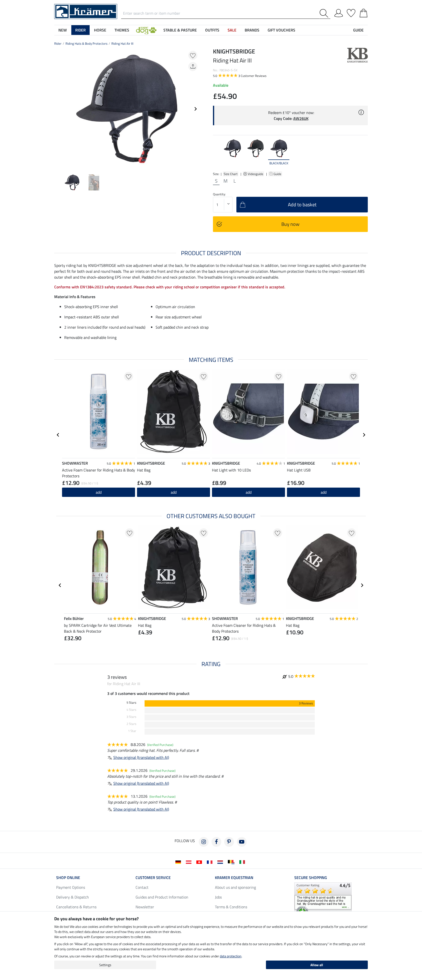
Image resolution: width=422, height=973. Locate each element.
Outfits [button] (212, 30)
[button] (146, 30)
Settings (105, 964)
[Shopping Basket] (363, 12)
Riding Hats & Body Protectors (86, 43)
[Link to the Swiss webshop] (200, 862)
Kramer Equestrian (234, 877)
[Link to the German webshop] (179, 862)
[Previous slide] (58, 109)
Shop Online (68, 877)
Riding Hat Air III (122, 43)
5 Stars (131, 702)
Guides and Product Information (162, 897)
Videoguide (256, 173)
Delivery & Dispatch (72, 897)
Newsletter (145, 907)
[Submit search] (324, 13)
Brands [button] (252, 30)
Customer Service (153, 877)
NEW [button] (62, 30)
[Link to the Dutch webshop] (221, 862)
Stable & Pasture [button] (180, 30)
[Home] (85, 11)
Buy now (290, 224)
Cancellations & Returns (76, 907)
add (99, 492)
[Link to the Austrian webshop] (189, 862)
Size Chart (230, 173)
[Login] (338, 12)
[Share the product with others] (192, 66)
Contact (142, 887)
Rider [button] (80, 30)
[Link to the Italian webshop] (243, 862)
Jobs (218, 897)
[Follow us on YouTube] (242, 842)
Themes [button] (122, 30)
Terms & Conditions (231, 907)
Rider (58, 43)
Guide (278, 173)
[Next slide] (195, 109)
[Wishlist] (351, 12)
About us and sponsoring (235, 887)
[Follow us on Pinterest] (229, 842)
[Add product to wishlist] (192, 55)
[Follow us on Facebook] (216, 842)
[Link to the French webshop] (210, 862)
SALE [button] (232, 30)
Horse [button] (100, 30)
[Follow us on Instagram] (204, 842)
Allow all (316, 964)
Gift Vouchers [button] (281, 30)
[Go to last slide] (58, 435)
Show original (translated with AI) (141, 757)
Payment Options (70, 887)
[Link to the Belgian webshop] (232, 862)
